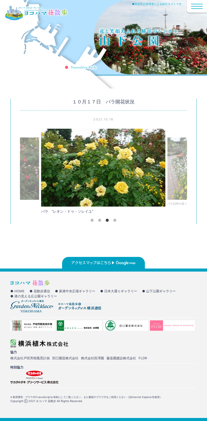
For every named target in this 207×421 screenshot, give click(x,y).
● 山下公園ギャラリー (159, 291)
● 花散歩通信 (40, 291)
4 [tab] (114, 220)
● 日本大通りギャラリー (118, 291)
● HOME (17, 291)
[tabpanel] (103, 172)
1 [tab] (92, 220)
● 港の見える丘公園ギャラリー (33, 296)
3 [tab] (107, 220)
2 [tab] (99, 220)
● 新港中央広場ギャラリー (75, 291)
